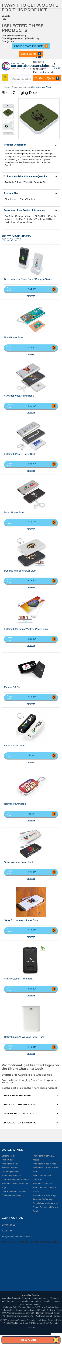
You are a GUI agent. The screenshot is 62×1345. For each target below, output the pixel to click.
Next (8, 133)
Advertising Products (11, 1175)
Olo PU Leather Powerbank (18, 978)
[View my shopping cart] (48, 58)
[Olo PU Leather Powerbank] (31, 960)
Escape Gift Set (12, 687)
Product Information (19, 1104)
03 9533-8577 (8, 1231)
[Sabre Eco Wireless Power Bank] (31, 902)
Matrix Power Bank (14, 512)
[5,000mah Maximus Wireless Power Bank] (31, 611)
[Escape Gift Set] (31, 669)
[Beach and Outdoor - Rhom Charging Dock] (8, 112)
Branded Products (10, 1168)
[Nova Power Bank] (31, 319)
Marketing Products (11, 1171)
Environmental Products (13, 1195)
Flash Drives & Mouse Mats (45, 1203)
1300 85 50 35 (8, 1225)
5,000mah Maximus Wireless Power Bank (26, 629)
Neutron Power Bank (15, 803)
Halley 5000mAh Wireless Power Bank (24, 1037)
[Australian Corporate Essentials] (25, 66)
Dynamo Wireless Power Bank (20, 570)
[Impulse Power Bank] (31, 727)
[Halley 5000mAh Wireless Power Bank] (31, 1019)
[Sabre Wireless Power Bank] (31, 844)
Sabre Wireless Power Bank (18, 862)
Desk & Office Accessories (14, 1191)
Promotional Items (10, 1164)
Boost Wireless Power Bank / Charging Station (28, 279)
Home (6, 87)
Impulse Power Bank (15, 745)
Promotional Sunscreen (43, 1183)
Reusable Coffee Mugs (43, 1199)
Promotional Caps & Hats (44, 1164)
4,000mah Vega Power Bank (19, 395)
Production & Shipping (20, 1122)
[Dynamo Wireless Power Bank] (31, 552)
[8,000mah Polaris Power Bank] (31, 436)
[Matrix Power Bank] (31, 494)
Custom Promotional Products (15, 1179)
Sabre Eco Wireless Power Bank (21, 920)
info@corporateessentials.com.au (17, 1236)
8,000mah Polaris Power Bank (20, 454)
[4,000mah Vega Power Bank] (31, 377)
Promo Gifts (7, 1160)
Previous (8, 105)
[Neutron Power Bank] (31, 786)
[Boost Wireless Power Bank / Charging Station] (31, 261)
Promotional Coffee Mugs (44, 1195)
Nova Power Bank (13, 337)
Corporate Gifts (9, 1156)
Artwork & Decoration (20, 1113)
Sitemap (31, 1327)
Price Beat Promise (17, 1095)
